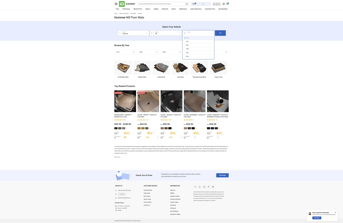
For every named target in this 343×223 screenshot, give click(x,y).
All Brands (173, 208)
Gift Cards (173, 205)
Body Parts (165, 9)
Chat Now (317, 218)
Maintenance (183, 9)
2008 (164, 52)
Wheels (136, 9)
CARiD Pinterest (208, 187)
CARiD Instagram (213, 187)
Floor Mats (133, 13)
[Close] (335, 212)
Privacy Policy (147, 202)
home (115, 13)
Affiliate (172, 193)
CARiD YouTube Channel (204, 187)
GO (220, 33)
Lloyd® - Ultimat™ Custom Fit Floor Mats (146, 116)
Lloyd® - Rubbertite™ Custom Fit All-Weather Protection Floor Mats (217, 116)
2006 (210, 52)
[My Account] (223, 4)
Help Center (147, 193)
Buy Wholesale (174, 211)
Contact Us (147, 205)
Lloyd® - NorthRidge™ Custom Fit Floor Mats (194, 116)
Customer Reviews (175, 199)
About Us (172, 190)
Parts (117, 9)
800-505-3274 (217, 4)
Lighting (156, 9)
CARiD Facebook (195, 187)
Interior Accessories (124, 13)
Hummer (140, 13)
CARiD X (200, 187)
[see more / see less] (117, 157)
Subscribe (222, 175)
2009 (141, 52)
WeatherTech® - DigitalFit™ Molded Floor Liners (123, 116)
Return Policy (147, 199)
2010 (117, 52)
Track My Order (148, 190)
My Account (147, 196)
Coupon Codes (174, 202)
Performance (126, 9)
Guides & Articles (174, 196)
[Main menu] (116, 4)
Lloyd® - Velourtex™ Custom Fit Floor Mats (171, 116)
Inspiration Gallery (175, 214)
